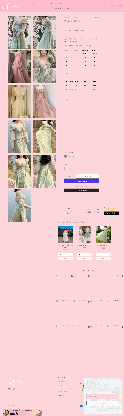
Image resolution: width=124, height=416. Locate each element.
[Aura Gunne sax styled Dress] (65, 234)
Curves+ (75, 4)
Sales (68, 8)
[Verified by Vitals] (17, 412)
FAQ (59, 388)
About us (60, 381)
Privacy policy (62, 392)
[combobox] (65, 254)
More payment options (82, 186)
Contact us (61, 395)
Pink (69, 156)
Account (106, 5)
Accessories (87, 4)
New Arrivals (37, 4)
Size (65, 164)
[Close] (120, 380)
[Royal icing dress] (84, 234)
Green (65, 156)
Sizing (60, 385)
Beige (73, 156)
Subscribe (103, 403)
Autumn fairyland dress (16, 409)
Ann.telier (51, 4)
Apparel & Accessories (79, 18)
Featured (57, 8)
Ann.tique (67, 18)
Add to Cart (87, 176)
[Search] (112, 6)
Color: (68, 152)
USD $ (10, 405)
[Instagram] (101, 409)
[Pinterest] (105, 409)
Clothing (63, 4)
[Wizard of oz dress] (103, 234)
